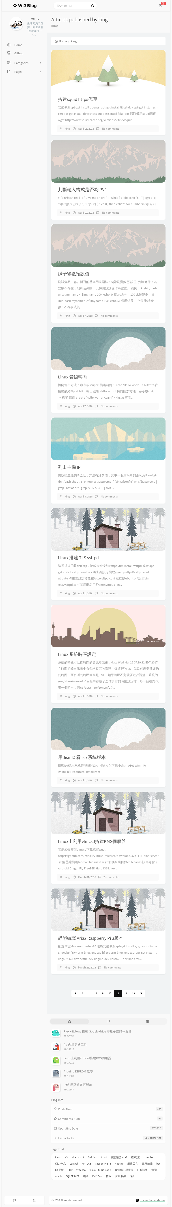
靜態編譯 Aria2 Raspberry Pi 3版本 (90, 938)
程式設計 (136, 1157)
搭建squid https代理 (77, 99)
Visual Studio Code (100, 1170)
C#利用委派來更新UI (78, 1085)
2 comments (110, 877)
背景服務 (120, 1176)
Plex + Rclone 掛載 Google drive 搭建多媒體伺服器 (98, 1031)
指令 (108, 1176)
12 (125, 993)
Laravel (74, 1163)
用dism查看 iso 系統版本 (82, 757)
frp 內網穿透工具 (75, 1045)
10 (110, 993)
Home (63, 41)
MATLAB (86, 1163)
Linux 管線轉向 (72, 377)
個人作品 (60, 1163)
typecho (81, 1170)
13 (133, 993)
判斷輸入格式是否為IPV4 (82, 189)
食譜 (154, 1170)
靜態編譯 (147, 1163)
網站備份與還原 (124, 1170)
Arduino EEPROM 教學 (78, 1071)
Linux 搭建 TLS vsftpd (78, 557)
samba (149, 1157)
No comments (110, 128)
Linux (58, 1157)
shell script (78, 1157)
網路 (85, 1176)
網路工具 (132, 1163)
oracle (58, 1176)
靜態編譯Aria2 (119, 1157)
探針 (132, 1176)
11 (117, 993)
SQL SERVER (72, 1176)
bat (158, 1163)
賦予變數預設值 (73, 273)
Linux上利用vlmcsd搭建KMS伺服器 (92, 841)
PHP (70, 1170)
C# (66, 1157)
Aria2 (104, 1157)
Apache (119, 1163)
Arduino (92, 1157)
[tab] (69, 1021)
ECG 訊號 (142, 1170)
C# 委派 (59, 1170)
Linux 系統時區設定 (77, 654)
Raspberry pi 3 (103, 1163)
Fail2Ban (97, 1176)
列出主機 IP (69, 467)
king (67, 128)
